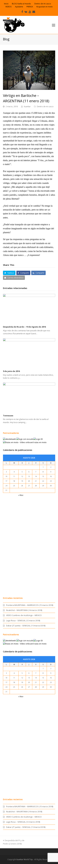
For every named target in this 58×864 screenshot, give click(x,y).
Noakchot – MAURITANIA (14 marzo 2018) (24, 610)
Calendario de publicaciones (17, 450)
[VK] (25, 12)
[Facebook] (22, 12)
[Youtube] (30, 12)
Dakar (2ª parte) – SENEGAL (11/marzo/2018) (25, 625)
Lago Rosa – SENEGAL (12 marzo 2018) (23, 620)
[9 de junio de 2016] (29, 353)
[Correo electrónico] (33, 12)
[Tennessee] (29, 397)
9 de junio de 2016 (11, 371)
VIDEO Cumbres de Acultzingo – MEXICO (24, 615)
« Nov (20, 495)
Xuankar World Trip (24, 859)
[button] (53, 25)
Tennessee (8, 415)
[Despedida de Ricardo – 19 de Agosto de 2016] (29, 308)
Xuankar (27, 106)
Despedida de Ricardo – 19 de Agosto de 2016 (24, 326)
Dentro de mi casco (45, 106)
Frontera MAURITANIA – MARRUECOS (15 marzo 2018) (29, 605)
